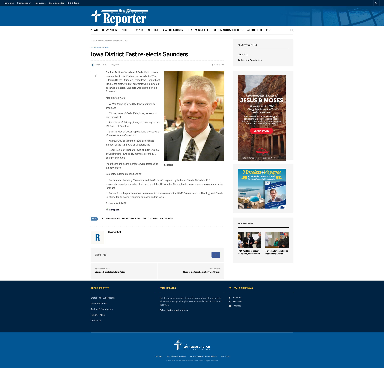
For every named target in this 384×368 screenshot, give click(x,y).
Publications (23, 3)
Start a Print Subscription (103, 298)
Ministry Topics (230, 30)
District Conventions (100, 47)
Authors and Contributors (250, 60)
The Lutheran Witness (176, 356)
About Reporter (257, 30)
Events (139, 30)
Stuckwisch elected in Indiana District (110, 272)
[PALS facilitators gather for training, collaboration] (249, 240)
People (126, 30)
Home (93, 40)
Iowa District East (150, 219)
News (94, 30)
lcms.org (9, 3)
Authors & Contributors (102, 309)
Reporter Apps (98, 315)
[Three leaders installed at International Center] (277, 240)
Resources (40, 3)
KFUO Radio (73, 3)
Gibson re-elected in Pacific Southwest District (201, 272)
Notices (153, 30)
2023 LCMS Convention (111, 219)
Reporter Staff (102, 65)
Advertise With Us (99, 303)
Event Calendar (56, 3)
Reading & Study (172, 30)
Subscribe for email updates (174, 310)
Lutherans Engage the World (203, 356)
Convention (109, 30)
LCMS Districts (166, 219)
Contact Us (243, 54)
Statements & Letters (202, 30)
